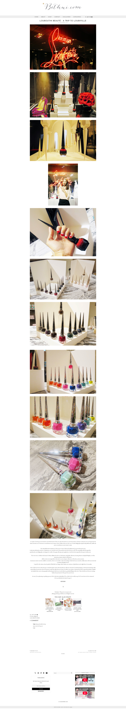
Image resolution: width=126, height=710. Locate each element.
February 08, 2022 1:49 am (41, 624)
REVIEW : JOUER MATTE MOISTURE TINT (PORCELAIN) (77, 609)
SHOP (50, 16)
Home (36, 16)
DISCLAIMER (66, 16)
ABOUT (43, 16)
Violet (34, 624)
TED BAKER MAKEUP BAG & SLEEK (59, 609)
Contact (57, 16)
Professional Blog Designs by (63, 707)
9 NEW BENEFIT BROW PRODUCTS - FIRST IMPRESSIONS (50, 609)
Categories (77, 16)
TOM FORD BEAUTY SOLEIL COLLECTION (68, 609)
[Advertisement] (63, 663)
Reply (34, 627)
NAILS (38, 618)
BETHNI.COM (64, 701)
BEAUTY (34, 618)
